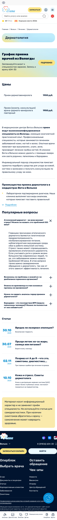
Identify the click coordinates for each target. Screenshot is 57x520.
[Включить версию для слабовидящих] (3, 2)
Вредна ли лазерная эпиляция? (34, 327)
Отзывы (32, 484)
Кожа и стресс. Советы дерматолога (29, 377)
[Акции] (52, 16)
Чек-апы (36, 470)
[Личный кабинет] (45, 9)
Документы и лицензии (10, 480)
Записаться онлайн (13, 451)
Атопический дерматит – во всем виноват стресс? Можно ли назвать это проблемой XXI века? (26, 222)
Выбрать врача (12, 466)
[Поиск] (44, 16)
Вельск (3, 444)
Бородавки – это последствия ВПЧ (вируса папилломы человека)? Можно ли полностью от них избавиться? (25, 305)
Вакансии (33, 480)
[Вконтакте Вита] (49, 437)
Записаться (34, 10)
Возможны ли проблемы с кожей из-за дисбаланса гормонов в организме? (22, 278)
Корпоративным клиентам (12, 487)
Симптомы (4, 494)
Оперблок (8, 460)
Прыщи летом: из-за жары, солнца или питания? (31, 343)
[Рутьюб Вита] (55, 437)
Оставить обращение (38, 462)
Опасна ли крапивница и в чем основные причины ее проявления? (23, 287)
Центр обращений (37, 487)
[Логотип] (8, 9)
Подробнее (46, 63)
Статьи (3, 484)
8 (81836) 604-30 (45, 444)
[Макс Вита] (43, 437)
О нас (2, 477)
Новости (33, 477)
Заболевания (6, 491)
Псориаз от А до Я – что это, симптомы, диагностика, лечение (32, 361)
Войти (42, 451)
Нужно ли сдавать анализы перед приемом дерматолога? (24, 295)
